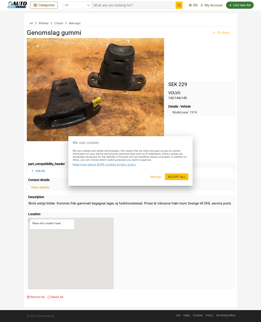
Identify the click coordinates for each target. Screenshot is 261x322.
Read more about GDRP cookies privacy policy (104, 164)
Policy (209, 315)
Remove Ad (37, 297)
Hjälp (186, 315)
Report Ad (57, 297)
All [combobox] (66, 5)
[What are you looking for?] (179, 5)
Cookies (198, 315)
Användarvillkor (226, 315)
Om (178, 315)
